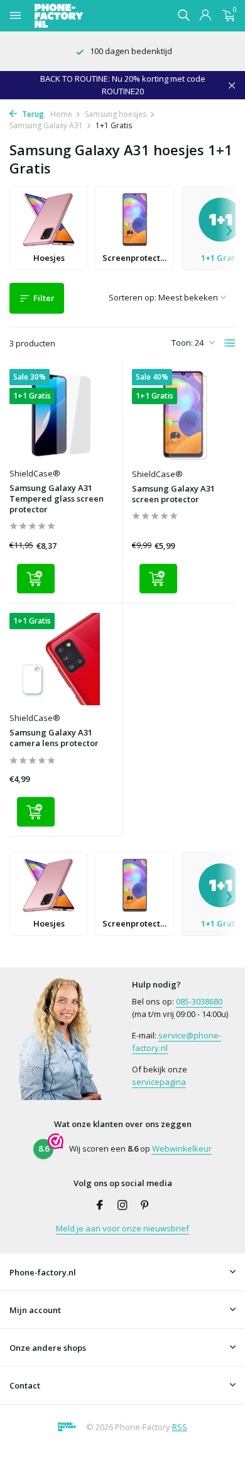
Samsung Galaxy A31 (46, 125)
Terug (32, 114)
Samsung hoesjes (115, 114)
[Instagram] (122, 1205)
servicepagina (159, 1081)
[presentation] (229, 228)
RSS (179, 1427)
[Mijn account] (205, 16)
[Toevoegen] (36, 578)
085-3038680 (199, 1001)
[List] (230, 343)
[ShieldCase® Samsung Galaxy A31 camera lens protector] (60, 659)
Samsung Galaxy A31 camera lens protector (54, 738)
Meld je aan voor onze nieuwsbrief (122, 1228)
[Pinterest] (145, 1205)
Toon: (182, 342)
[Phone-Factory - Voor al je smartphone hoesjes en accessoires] (81, 15)
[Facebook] (100, 1205)
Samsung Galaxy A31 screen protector (173, 494)
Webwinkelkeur (182, 1148)
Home (61, 114)
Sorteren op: (132, 297)
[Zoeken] (183, 15)
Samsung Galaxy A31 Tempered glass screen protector (56, 499)
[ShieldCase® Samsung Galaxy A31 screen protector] (184, 415)
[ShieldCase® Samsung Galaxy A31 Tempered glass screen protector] (60, 415)
